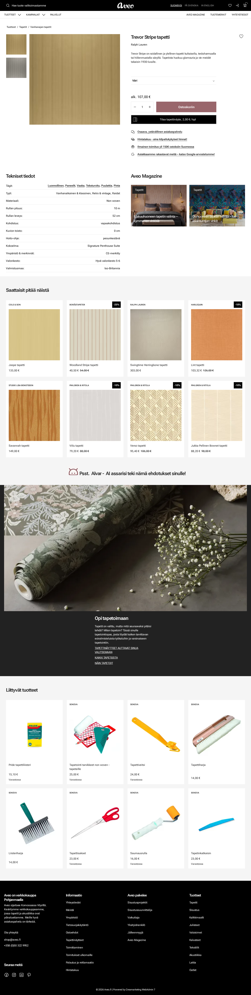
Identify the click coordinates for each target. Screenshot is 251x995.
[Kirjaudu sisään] (237, 5)
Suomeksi (176, 5)
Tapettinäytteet (75, 940)
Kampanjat (33, 14)
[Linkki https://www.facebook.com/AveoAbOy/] (6, 975)
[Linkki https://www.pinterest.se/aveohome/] (29, 975)
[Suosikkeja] (230, 5)
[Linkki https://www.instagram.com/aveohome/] (14, 975)
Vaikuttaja (134, 917)
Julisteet (194, 925)
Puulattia (106, 185)
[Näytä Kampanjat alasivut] (43, 15)
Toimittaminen (74, 947)
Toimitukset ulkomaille (79, 955)
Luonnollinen (56, 185)
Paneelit (70, 185)
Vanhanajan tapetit (40, 27)
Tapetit (23, 27)
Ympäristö (72, 917)
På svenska (191, 5)
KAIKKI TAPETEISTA (106, 657)
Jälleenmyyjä (135, 932)
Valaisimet (195, 932)
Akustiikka (195, 955)
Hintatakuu (72, 970)
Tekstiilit (194, 947)
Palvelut (55, 14)
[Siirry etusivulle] (125, 5)
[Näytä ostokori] (245, 5)
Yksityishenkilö (136, 925)
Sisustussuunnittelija (140, 910)
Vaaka (81, 185)
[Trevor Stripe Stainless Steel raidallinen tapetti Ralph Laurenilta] (16, 67)
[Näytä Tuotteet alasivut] (19, 15)
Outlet (193, 970)
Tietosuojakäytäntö (77, 925)
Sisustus (194, 910)
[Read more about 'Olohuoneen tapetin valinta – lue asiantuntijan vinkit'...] (217, 206)
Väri (134, 80)
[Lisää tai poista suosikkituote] (241, 36)
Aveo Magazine (195, 14)
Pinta (117, 185)
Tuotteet (10, 14)
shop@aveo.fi (12, 939)
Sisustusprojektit (137, 902)
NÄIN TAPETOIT (104, 663)
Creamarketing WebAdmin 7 (140, 989)
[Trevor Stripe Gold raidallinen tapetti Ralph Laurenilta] (74, 79)
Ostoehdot (72, 932)
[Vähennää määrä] (134, 107)
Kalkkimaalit (196, 917)
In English (207, 5)
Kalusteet (195, 940)
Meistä (70, 910)
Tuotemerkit (218, 14)
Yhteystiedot (240, 14)
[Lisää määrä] (150, 107)
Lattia (192, 962)
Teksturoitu (93, 185)
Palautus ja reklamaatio (80, 962)
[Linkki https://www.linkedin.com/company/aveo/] (21, 975)
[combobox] (182, 80)
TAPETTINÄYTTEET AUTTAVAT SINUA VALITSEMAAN (116, 650)
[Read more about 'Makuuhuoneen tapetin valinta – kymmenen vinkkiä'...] (159, 206)
